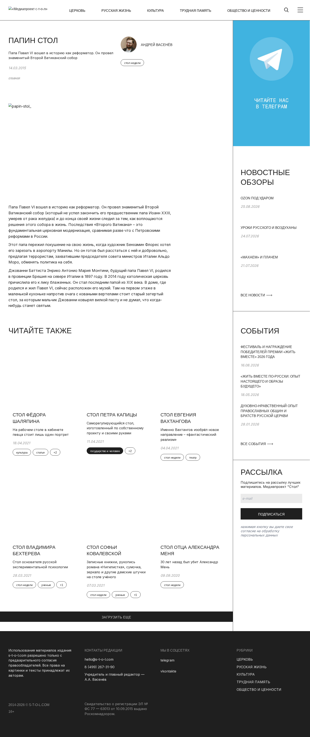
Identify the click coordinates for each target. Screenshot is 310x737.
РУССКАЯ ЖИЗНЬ (116, 10)
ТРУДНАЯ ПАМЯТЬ (195, 10)
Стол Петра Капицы (112, 414)
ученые (46, 585)
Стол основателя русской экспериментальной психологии (40, 564)
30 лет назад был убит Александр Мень (189, 564)
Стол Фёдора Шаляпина (29, 418)
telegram (167, 660)
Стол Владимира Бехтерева (34, 550)
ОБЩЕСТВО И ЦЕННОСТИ (248, 10)
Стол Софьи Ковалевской (104, 550)
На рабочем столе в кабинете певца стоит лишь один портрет (41, 432)
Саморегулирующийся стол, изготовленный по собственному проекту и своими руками (115, 428)
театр (192, 457)
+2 (55, 452)
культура (21, 452)
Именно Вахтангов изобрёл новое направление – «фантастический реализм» (189, 435)
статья (40, 452)
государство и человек (105, 451)
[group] (271, 210)
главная (14, 78)
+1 (61, 585)
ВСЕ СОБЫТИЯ (254, 444)
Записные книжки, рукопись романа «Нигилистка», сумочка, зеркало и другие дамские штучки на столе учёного (116, 569)
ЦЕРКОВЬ (77, 10)
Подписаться (271, 514)
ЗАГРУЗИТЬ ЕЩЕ (116, 617)
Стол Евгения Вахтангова (178, 418)
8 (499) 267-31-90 (100, 667)
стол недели (132, 63)
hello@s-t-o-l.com (99, 659)
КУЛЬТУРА (155, 10)
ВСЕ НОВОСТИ (253, 295)
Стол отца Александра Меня (189, 550)
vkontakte (168, 671)
